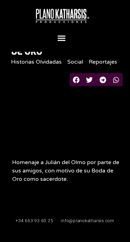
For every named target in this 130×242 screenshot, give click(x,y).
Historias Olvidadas (36, 61)
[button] (61, 38)
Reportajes (103, 61)
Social (75, 61)
